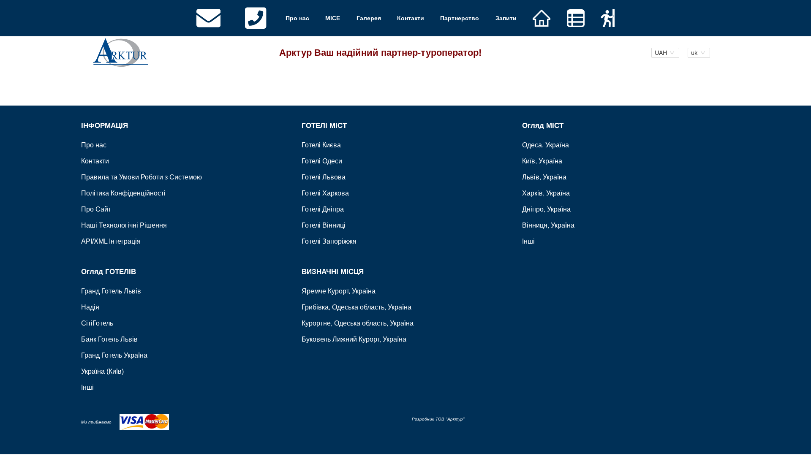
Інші (528, 241)
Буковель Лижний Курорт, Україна (354, 339)
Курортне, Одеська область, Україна (358, 323)
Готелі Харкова (325, 193)
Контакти (410, 18)
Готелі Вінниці (324, 225)
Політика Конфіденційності (123, 193)
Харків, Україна (546, 193)
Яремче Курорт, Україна (339, 291)
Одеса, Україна (545, 145)
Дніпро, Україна (546, 209)
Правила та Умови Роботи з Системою (141, 177)
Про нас (297, 18)
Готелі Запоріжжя (329, 241)
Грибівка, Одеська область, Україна (356, 307)
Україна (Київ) (102, 371)
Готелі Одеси (322, 161)
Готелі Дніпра (323, 209)
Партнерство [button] (459, 18)
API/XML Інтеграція (111, 241)
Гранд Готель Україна (114, 355)
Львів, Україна (544, 177)
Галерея (369, 18)
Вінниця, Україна (548, 225)
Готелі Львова (324, 177)
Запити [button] (506, 18)
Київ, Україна (542, 161)
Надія (90, 307)
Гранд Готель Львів (111, 291)
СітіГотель (97, 323)
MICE (332, 18)
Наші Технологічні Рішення (124, 225)
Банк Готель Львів (109, 339)
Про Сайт (96, 209)
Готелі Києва (321, 145)
